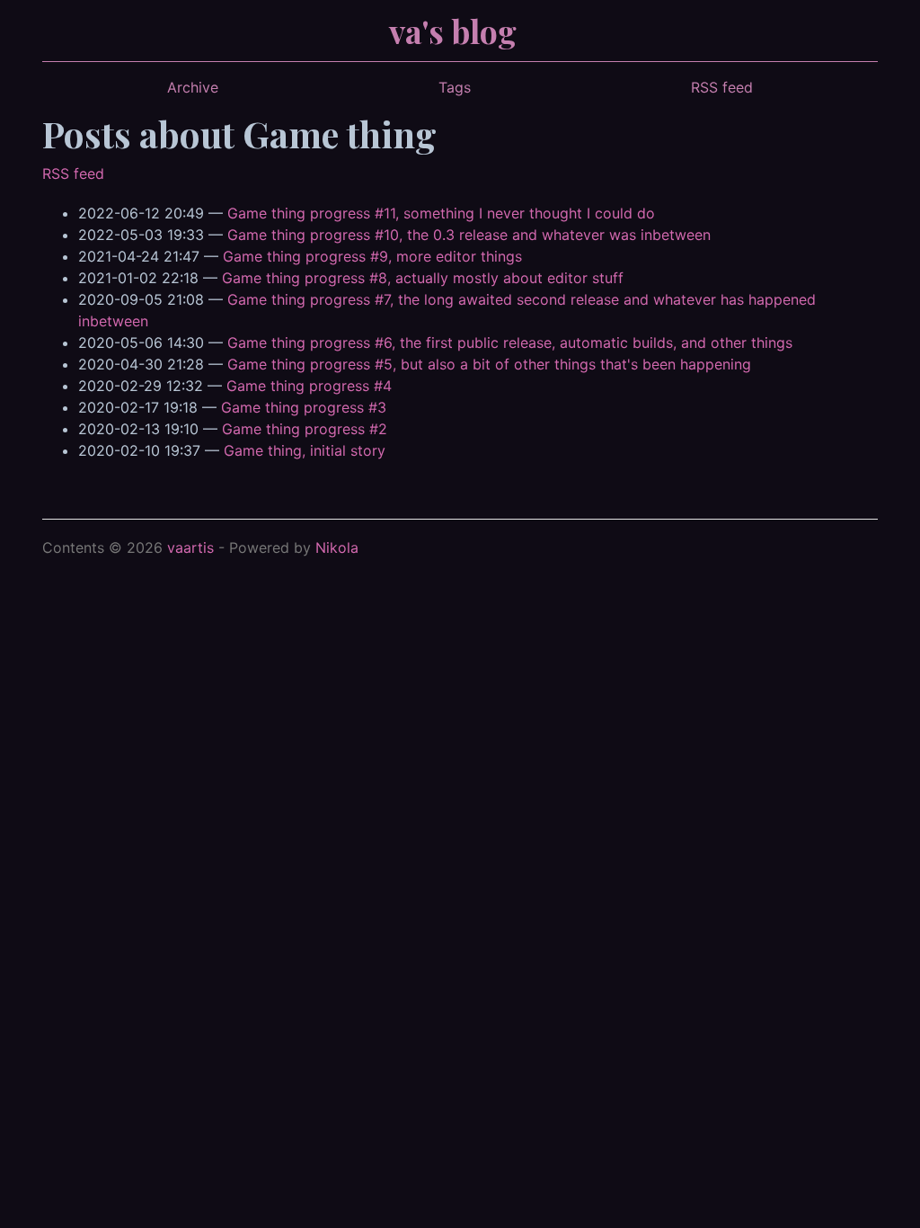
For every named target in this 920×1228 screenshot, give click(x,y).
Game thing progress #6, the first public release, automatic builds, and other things (509, 342)
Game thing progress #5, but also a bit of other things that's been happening (489, 364)
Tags (454, 87)
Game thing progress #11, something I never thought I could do (441, 213)
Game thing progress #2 (304, 429)
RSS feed (722, 87)
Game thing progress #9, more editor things (372, 256)
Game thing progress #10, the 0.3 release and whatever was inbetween (469, 235)
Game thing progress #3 (303, 407)
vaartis (190, 547)
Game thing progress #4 (309, 386)
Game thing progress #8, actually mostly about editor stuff (423, 278)
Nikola (336, 547)
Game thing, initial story (304, 450)
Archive (192, 87)
